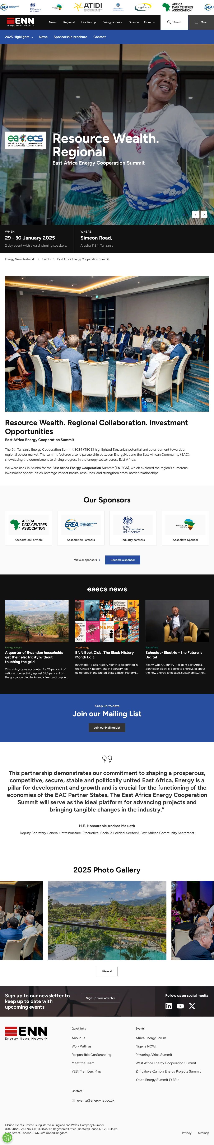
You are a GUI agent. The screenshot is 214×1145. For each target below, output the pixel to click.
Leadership (88, 22)
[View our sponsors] (107, 7)
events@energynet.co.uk (95, 1100)
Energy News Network (20, 259)
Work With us (81, 1046)
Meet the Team (83, 1063)
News (53, 22)
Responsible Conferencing (91, 1055)
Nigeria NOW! (146, 1046)
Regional (69, 22)
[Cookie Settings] (7, 1137)
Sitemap (203, 1133)
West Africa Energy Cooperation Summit (166, 1063)
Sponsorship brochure (70, 37)
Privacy (186, 1133)
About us (78, 1038)
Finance (134, 22)
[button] (32, 36)
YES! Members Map (86, 1071)
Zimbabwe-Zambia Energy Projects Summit (168, 1071)
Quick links (79, 1028)
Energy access (112, 22)
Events (140, 1028)
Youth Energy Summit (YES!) (157, 1080)
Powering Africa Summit (154, 1055)
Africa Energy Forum (151, 1038)
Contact (99, 37)
